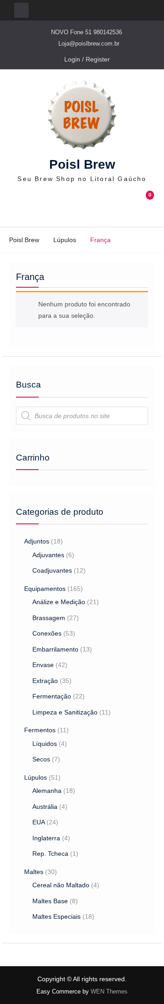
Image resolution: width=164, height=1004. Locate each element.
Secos (41, 759)
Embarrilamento (55, 649)
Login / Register (87, 59)
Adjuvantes (48, 555)
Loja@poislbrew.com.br (88, 43)
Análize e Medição (58, 602)
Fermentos (40, 730)
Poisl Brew (82, 164)
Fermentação (51, 696)
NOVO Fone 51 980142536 (86, 32)
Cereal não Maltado (60, 885)
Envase (43, 664)
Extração (45, 680)
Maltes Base (50, 901)
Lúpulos (64, 239)
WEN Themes (109, 991)
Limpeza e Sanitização (64, 712)
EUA (38, 822)
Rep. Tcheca (50, 853)
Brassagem (48, 617)
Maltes (33, 871)
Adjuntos (36, 541)
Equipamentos (45, 588)
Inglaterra (46, 838)
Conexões (47, 633)
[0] (146, 205)
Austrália (44, 806)
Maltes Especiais (56, 916)
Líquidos (44, 743)
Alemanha (47, 790)
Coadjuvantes (52, 570)
